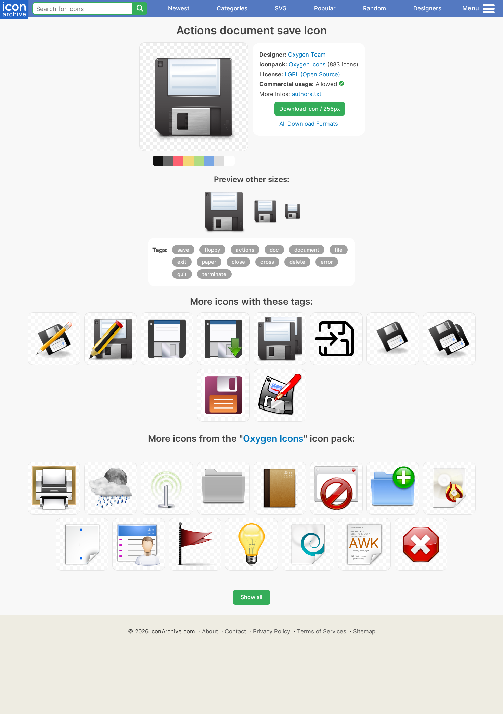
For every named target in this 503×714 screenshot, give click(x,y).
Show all (251, 597)
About (210, 631)
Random (374, 8)
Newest (178, 8)
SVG (281, 8)
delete (297, 261)
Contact (235, 631)
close (238, 261)
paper (209, 261)
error (327, 261)
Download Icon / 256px (309, 108)
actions (245, 249)
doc (274, 249)
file (339, 249)
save (183, 249)
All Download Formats (308, 123)
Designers (427, 8)
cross (267, 261)
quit (182, 274)
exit (181, 261)
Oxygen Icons (307, 64)
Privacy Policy (271, 631)
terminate (214, 274)
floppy (212, 249)
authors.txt (306, 93)
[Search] (139, 8)
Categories (232, 8)
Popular (325, 8)
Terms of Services (321, 631)
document (306, 249)
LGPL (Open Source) (312, 74)
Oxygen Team (307, 54)
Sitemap (364, 631)
